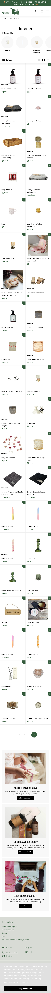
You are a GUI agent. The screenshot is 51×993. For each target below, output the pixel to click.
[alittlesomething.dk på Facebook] (31, 952)
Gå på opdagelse (25, 798)
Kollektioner (13, 19)
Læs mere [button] (24, 982)
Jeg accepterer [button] (25, 989)
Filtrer (9, 60)
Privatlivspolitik (8, 930)
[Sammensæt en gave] (25, 768)
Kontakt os (25, 906)
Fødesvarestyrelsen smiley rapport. (16, 940)
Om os (4, 933)
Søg (3, 936)
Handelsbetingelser (9, 927)
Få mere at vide (25, 852)
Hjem (4, 19)
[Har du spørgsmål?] (25, 876)
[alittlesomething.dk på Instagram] (27, 952)
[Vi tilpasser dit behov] (25, 822)
